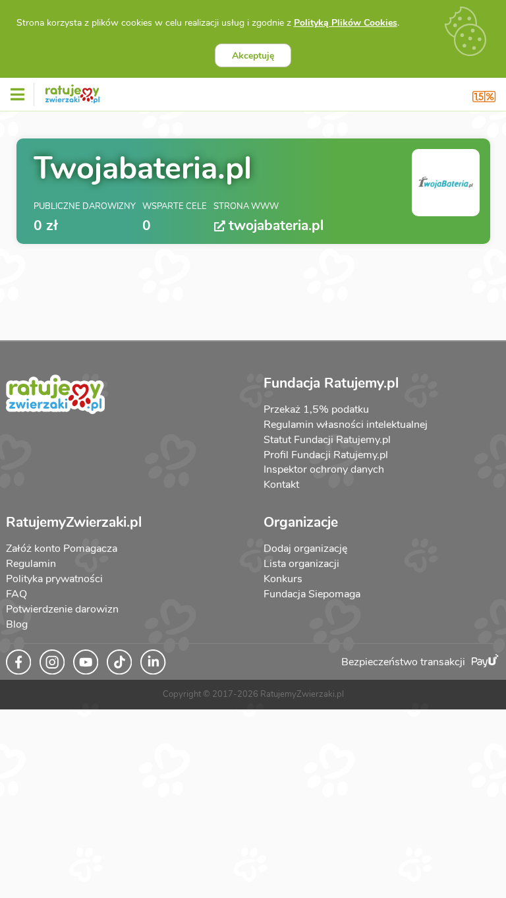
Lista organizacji (301, 563)
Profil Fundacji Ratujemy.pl (326, 455)
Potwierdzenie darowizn (62, 609)
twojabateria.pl (276, 225)
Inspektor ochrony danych (324, 469)
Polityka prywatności (54, 579)
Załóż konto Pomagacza (61, 548)
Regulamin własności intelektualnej (346, 424)
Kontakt (281, 484)
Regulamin (31, 563)
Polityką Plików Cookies (345, 22)
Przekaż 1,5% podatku (316, 409)
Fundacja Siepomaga (312, 594)
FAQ (16, 594)
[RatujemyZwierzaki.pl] (72, 91)
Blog (17, 624)
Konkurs (283, 579)
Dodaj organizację (305, 548)
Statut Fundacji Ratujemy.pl (327, 440)
